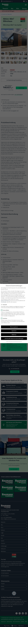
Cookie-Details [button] (8, 341)
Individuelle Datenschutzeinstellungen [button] (14, 338)
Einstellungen (3, 302)
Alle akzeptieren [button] (14, 327)
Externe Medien (6, 310)
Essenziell (5, 304)
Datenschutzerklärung (5, 300)
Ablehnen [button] (14, 335)
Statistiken (5, 318)
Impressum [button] (20, 341)
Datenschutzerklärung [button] (14, 341)
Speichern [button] (14, 331)
